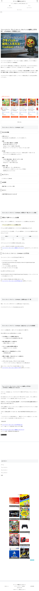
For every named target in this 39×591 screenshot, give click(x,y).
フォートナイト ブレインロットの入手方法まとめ (12, 280)
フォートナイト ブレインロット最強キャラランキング (13, 429)
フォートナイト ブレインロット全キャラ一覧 (11, 367)
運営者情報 (32, 586)
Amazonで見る (5, 116)
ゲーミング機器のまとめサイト (19, 1)
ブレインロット (4, 434)
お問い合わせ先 (19, 587)
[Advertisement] (19, 20)
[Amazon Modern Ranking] (32, 560)
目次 (18, 122)
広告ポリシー (7, 586)
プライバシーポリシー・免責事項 (19, 586)
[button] (37, 109)
